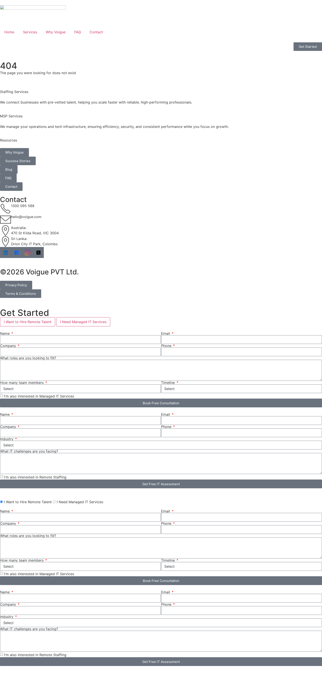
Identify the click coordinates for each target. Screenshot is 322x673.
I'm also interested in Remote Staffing (35, 477)
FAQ (77, 32)
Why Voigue (55, 32)
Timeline (168, 382)
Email (166, 333)
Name (5, 333)
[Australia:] (5, 230)
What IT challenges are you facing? (29, 451)
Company (8, 345)
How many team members (22, 382)
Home (9, 32)
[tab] (27, 321)
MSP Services (11, 116)
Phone (166, 345)
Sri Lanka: (19, 238)
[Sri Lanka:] (5, 241)
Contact (96, 32)
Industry (7, 439)
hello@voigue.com (26, 217)
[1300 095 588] (5, 208)
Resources (8, 140)
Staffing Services (14, 91)
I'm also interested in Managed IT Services (39, 396)
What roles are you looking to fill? (28, 358)
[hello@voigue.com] (5, 219)
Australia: (18, 228)
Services (30, 32)
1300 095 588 (22, 206)
